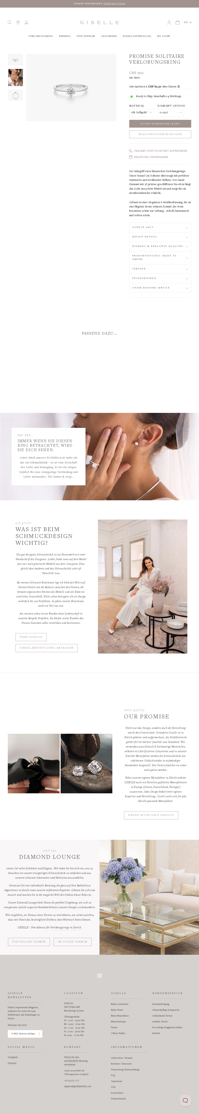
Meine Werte (117, 1010)
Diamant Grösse (171, 106)
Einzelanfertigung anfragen (47, 648)
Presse (114, 1027)
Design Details (144, 236)
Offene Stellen (118, 1033)
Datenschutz (117, 1093)
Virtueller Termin (29, 942)
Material (137, 106)
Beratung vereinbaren (151, 157)
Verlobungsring (41, 36)
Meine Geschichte (119, 1004)
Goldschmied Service (162, 1016)
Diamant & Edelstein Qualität (157, 246)
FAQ (113, 1075)
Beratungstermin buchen (160, 134)
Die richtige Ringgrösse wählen (167, 1027)
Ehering (65, 36)
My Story (163, 36)
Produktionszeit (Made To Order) (154, 257)
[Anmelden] (39, 1033)
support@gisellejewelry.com (77, 1086)
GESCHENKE (109, 36)
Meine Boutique (118, 1022)
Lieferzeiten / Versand (121, 1058)
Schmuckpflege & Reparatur (166, 1010)
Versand (139, 268)
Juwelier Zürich (160, 1022)
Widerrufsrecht (118, 1099)
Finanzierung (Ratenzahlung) (125, 1070)
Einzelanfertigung (137, 36)
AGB (113, 1087)
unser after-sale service (151, 815)
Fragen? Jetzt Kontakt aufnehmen (160, 151)
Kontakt (156, 1033)
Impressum (116, 1081)
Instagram (13, 1057)
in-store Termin (72, 942)
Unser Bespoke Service (151, 287)
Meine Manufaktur (120, 1016)
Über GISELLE (31, 637)
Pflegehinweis (144, 278)
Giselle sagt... (144, 227)
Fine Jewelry (86, 36)
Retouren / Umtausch (121, 1064)
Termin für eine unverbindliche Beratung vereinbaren (76, 1061)
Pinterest (12, 1063)
